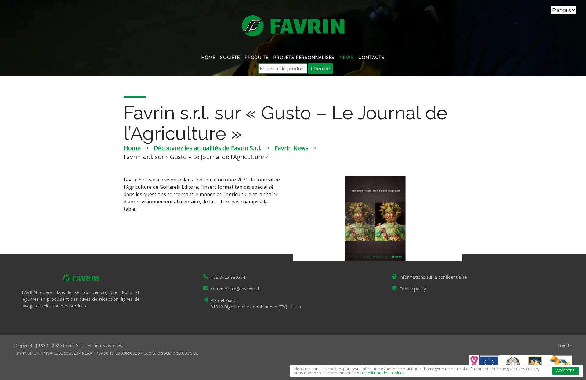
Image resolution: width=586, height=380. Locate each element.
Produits (257, 57)
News (346, 57)
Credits (564, 345)
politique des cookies (385, 372)
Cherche (320, 68)
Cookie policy (412, 289)
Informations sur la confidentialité (433, 277)
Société (230, 57)
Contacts (371, 57)
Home (208, 57)
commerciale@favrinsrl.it (235, 289)
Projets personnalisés (304, 57)
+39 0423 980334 (228, 277)
